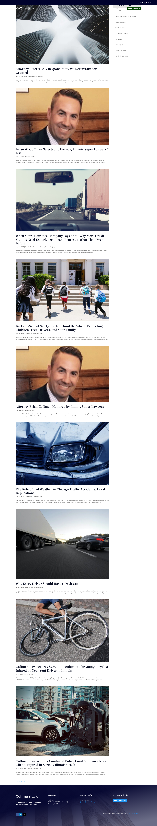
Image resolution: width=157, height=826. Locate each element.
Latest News (109, 8)
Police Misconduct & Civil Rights (125, 16)
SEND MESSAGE (120, 800)
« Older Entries (20, 781)
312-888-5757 (146, 3)
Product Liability (120, 22)
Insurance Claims (38, 247)
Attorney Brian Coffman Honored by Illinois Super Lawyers (60, 406)
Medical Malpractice (121, 56)
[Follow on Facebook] (17, 814)
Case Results (97, 8)
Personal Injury (38, 76)
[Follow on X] (24, 814)
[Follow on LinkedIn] (20, 814)
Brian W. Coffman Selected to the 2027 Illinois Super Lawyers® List (62, 151)
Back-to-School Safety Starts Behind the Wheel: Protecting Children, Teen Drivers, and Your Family (59, 328)
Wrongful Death (120, 50)
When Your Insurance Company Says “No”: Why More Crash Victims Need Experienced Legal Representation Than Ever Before (60, 239)
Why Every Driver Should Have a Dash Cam (48, 583)
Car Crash (118, 39)
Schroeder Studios (135, 814)
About (72, 8)
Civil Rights (119, 45)
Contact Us (120, 8)
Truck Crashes (120, 28)
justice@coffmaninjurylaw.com (90, 802)
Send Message (134, 8)
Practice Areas (84, 8)
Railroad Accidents (121, 33)
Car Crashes (29, 76)
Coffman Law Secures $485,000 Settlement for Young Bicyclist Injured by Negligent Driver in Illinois (62, 668)
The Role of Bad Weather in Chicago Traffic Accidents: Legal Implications (60, 491)
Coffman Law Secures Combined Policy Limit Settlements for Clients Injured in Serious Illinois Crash (61, 763)
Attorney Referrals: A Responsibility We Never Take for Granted (56, 71)
